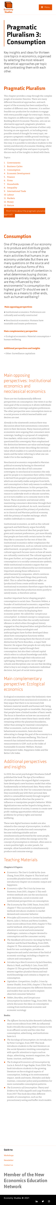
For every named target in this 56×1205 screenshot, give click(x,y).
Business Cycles (15, 166)
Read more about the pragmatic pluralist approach (24, 213)
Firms (10, 180)
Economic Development (18, 173)
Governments (13, 162)
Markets (11, 198)
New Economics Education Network (25, 1180)
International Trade (16, 191)
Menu (47, 7)
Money (10, 202)
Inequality (12, 187)
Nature (10, 205)
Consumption (13, 170)
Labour (10, 194)
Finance (11, 177)
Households (13, 184)
